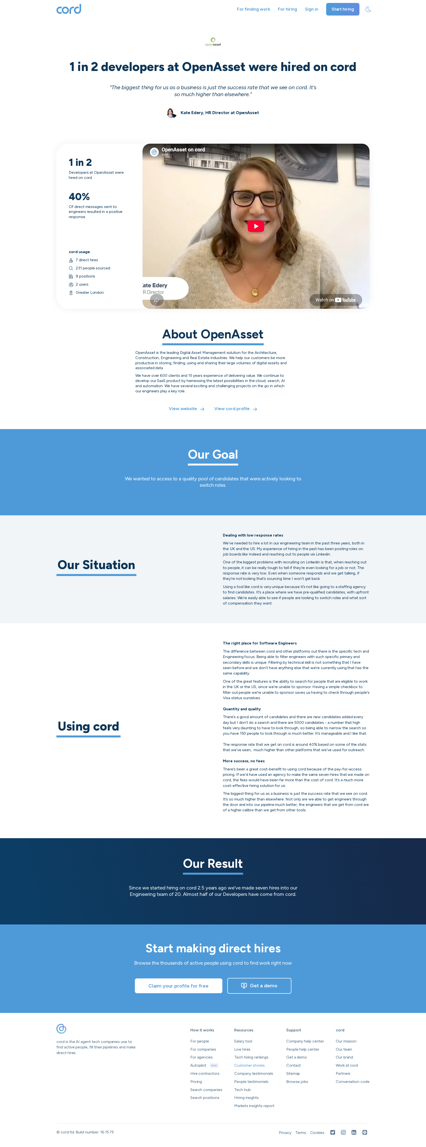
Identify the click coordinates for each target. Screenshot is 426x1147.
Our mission (346, 1041)
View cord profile (232, 408)
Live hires (242, 1049)
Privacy (285, 1132)
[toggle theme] (368, 9)
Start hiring (343, 9)
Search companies (206, 1089)
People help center (302, 1049)
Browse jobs (297, 1081)
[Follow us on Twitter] (332, 1133)
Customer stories (249, 1065)
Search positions (204, 1097)
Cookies (317, 1132)
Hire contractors (204, 1073)
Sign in (311, 9)
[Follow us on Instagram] (343, 1133)
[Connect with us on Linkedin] (354, 1133)
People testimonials (251, 1081)
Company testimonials (253, 1073)
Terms (300, 1132)
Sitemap (293, 1073)
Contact (293, 1065)
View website (183, 408)
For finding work (253, 9)
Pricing (196, 1081)
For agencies (201, 1057)
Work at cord (347, 1065)
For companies (203, 1049)
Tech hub (242, 1089)
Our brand (344, 1057)
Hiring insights (246, 1097)
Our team (344, 1049)
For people (199, 1041)
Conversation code (353, 1081)
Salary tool (243, 1041)
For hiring (287, 9)
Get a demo (263, 986)
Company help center (305, 1041)
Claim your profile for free (178, 986)
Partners (343, 1073)
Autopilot (203, 1065)
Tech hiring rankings (251, 1057)
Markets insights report (254, 1105)
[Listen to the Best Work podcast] (365, 1133)
